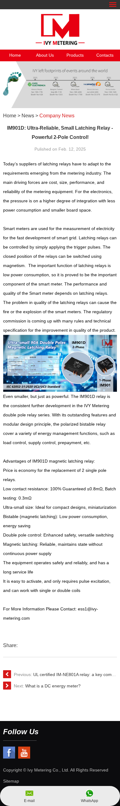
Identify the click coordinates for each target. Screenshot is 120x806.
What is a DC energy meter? (53, 685)
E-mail (29, 801)
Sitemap (11, 781)
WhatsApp (89, 801)
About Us (45, 55)
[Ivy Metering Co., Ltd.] (60, 29)
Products (75, 55)
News (28, 115)
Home (15, 55)
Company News (56, 115)
